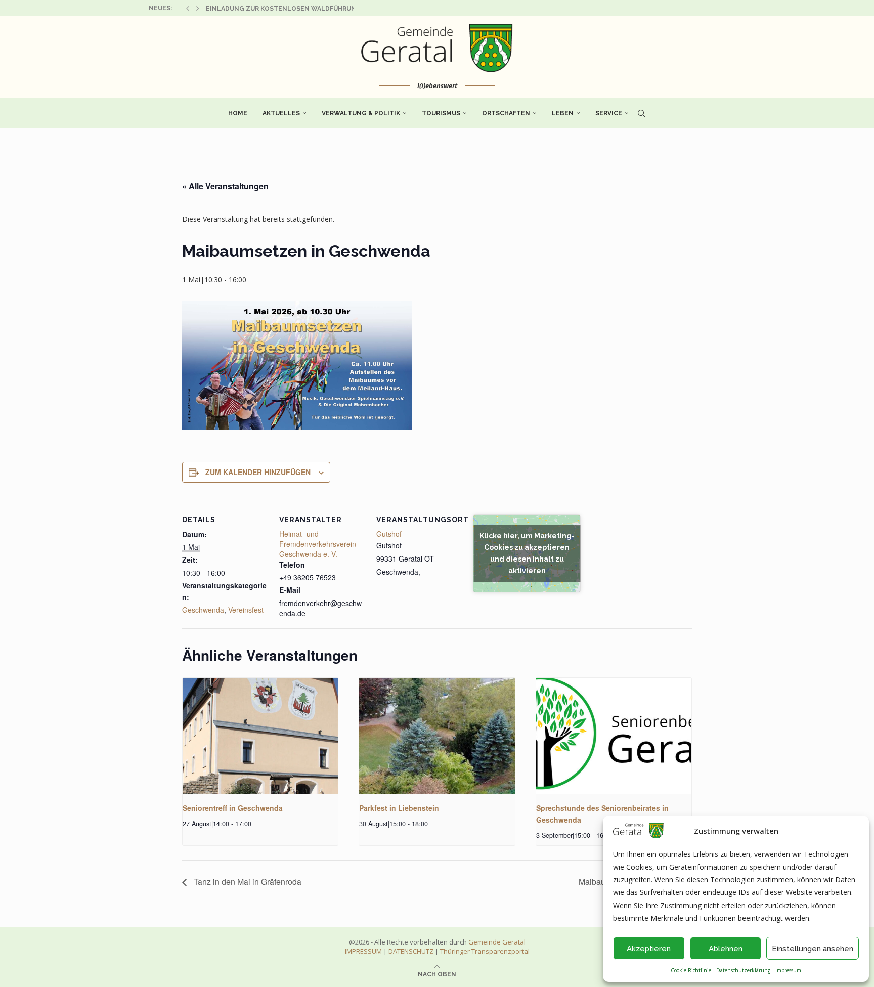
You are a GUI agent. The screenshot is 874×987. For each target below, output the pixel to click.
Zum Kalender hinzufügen (258, 472)
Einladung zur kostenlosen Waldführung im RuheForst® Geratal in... (332, 8)
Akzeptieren (649, 948)
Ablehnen (725, 948)
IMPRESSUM (363, 951)
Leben (563, 113)
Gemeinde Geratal (497, 942)
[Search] (641, 113)
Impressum (788, 970)
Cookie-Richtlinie (691, 970)
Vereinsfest (246, 610)
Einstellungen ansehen (812, 948)
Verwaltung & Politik (361, 113)
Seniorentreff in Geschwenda (233, 808)
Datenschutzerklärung (743, 970)
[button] (188, 8)
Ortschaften (506, 113)
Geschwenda (203, 610)
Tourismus (441, 113)
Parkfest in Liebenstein (399, 808)
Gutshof (389, 534)
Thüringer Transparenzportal (485, 951)
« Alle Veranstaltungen (225, 186)
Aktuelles (281, 113)
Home (237, 113)
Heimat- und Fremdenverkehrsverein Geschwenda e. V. (317, 544)
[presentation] (260, 736)
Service (608, 113)
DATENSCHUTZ (410, 951)
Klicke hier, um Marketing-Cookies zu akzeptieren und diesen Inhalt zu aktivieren (527, 553)
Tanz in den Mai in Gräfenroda (246, 881)
